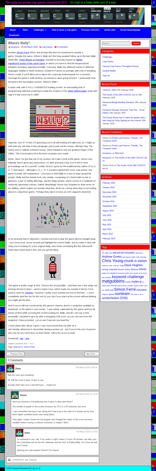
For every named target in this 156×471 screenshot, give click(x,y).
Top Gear (133, 294)
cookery (116, 265)
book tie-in (18, 347)
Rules (25, 29)
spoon (111, 294)
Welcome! (119, 153)
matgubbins (113, 281)
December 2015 (109, 192)
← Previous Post (15, 354)
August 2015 (108, 211)
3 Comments (62, 47)
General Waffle (109, 71)
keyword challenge (128, 277)
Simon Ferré (23, 52)
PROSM (114, 286)
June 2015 (107, 220)
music (128, 282)
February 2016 (109, 183)
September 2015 (110, 206)
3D (103, 253)
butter (133, 257)
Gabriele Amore (116, 269)
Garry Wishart (131, 269)
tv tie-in (140, 294)
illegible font (114, 273)
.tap (21, 338)
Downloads (14, 35)
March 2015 (108, 234)
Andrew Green (112, 256)
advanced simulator (124, 252)
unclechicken (110, 298)
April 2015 (107, 229)
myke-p (136, 281)
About (13, 29)
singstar (105, 294)
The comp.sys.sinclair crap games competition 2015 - (37, 2)
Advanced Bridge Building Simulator (118, 102)
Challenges (39, 29)
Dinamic (29, 292)
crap (121, 265)
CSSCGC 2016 (109, 90)
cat (137, 257)
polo (108, 286)
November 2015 (109, 197)
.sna (27, 338)
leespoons (15, 47)
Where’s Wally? (19, 43)
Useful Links (109, 29)
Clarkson (105, 265)
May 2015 (107, 224)
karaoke (108, 277)
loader (77, 91)
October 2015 (108, 201)
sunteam (122, 294)
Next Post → (92, 354)
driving (105, 269)
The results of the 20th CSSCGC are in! (120, 95)
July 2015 (107, 215)
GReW (142, 269)
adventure (139, 253)
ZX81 (124, 298)
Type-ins (106, 75)
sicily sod (109, 290)
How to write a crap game (64, 29)
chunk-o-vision (135, 261)
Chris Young (112, 260)
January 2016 (108, 187)
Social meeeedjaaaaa (130, 29)
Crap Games (47, 47)
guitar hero (106, 273)
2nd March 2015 (30, 47)
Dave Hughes (133, 265)
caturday (143, 257)
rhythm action (138, 286)
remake (130, 286)
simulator (141, 289)
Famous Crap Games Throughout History (121, 66)
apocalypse (126, 257)
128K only (108, 253)
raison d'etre (122, 286)
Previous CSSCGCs (90, 29)
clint (110, 265)
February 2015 (109, 238)
